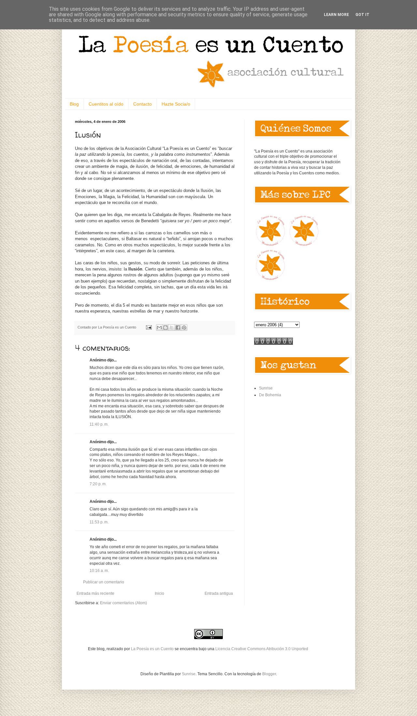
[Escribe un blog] (165, 327)
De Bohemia (270, 395)
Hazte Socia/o (176, 104)
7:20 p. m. (98, 484)
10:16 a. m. (99, 570)
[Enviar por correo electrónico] (159, 327)
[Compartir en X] (171, 327)
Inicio (159, 593)
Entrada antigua (219, 593)
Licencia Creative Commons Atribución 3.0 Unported (261, 649)
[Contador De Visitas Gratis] (273, 343)
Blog (74, 104)
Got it (362, 14)
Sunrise (266, 388)
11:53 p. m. (99, 522)
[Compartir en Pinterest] (184, 327)
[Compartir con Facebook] (178, 327)
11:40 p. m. (99, 424)
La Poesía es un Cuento (153, 649)
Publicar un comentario (103, 582)
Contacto (142, 104)
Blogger (269, 674)
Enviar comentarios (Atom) (123, 603)
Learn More (336, 14)
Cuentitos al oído (106, 104)
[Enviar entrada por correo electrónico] (148, 327)
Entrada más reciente (95, 593)
